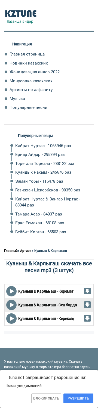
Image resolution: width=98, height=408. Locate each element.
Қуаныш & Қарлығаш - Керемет (46, 291)
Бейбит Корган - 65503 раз (40, 231)
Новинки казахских (29, 63)
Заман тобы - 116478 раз (39, 181)
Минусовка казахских (31, 80)
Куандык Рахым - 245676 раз (43, 172)
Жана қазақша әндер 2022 (35, 71)
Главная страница (27, 54)
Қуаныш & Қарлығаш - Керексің (46, 318)
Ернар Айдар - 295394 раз (40, 154)
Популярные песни (28, 107)
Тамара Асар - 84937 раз (38, 214)
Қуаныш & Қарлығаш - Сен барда (47, 304)
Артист (25, 250)
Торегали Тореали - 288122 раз (44, 163)
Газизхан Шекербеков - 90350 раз (47, 190)
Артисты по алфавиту (31, 89)
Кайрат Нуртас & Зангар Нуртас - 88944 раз (47, 202)
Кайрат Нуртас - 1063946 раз (43, 145)
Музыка (17, 98)
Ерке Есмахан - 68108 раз (39, 222)
